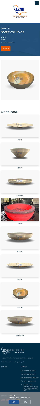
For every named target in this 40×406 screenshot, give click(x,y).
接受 (13, 402)
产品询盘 (6, 48)
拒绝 (25, 402)
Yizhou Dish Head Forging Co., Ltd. (14, 362)
